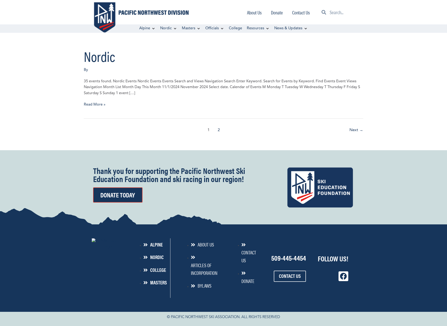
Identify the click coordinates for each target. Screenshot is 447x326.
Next (356, 130)
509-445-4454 (288, 258)
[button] (147, 28)
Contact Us (301, 12)
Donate (277, 12)
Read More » (94, 104)
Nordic (99, 56)
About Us (254, 12)
